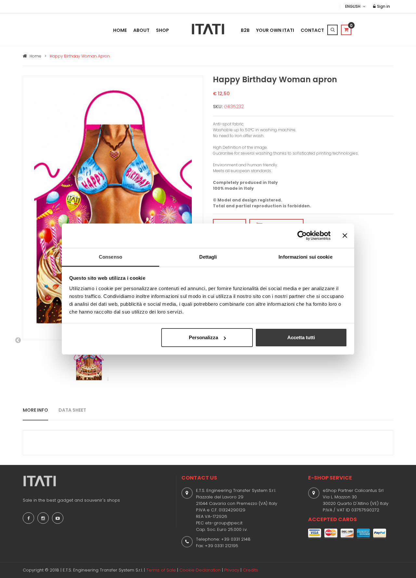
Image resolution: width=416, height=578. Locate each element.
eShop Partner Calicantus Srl (353, 490)
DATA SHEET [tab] (72, 410)
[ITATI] (208, 29)
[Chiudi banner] (345, 235)
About (141, 30)
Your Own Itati (275, 30)
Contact (312, 30)
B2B (245, 30)
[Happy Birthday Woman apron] (113, 207)
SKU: (218, 106)
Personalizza (203, 337)
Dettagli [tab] (208, 257)
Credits (250, 570)
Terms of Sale (161, 570)
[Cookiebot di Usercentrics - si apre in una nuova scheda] (302, 235)
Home (120, 30)
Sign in (383, 6)
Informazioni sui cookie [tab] (305, 257)
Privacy (231, 570)
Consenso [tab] (110, 257)
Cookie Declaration (200, 570)
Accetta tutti (301, 337)
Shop (162, 30)
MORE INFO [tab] (35, 410)
